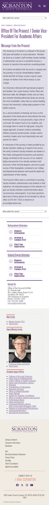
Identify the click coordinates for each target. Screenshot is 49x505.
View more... (14, 324)
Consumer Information (12, 442)
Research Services (16, 389)
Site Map (8, 460)
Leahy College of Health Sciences (22, 381)
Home (3, 25)
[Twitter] (22, 485)
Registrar (12, 385)
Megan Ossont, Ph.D (17, 321)
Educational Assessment (19, 412)
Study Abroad (14, 393)
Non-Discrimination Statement (15, 454)
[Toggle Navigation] (44, 6)
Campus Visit (20, 238)
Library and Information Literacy (21, 383)
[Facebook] (17, 485)
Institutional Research (17, 410)
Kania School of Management (20, 378)
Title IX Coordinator (11, 463)
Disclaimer (8, 445)
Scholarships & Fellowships (19, 387)
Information (19, 232)
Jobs (6, 451)
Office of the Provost (19, 25)
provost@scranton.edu (17, 303)
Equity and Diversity (16, 402)
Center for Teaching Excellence (21, 395)
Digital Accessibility (11, 466)
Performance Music (16, 400)
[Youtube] (31, 485)
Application (19, 245)
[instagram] (26, 485)
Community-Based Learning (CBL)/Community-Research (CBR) (22, 405)
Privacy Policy (9, 457)
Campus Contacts (11, 439)
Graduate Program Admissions (19, 254)
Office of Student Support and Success (24, 398)
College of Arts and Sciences (20, 376)
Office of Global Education (19, 391)
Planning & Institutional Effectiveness (23, 408)
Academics (9, 25)
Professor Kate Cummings (19, 364)
